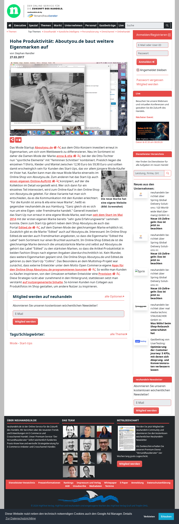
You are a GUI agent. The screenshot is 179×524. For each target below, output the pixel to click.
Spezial (33, 25)
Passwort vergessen (150, 80)
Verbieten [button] (149, 516)
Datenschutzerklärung (158, 482)
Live (121, 25)
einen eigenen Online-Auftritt (30, 181)
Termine (109, 486)
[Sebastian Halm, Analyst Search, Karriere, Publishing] (104, 444)
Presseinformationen (49, 482)
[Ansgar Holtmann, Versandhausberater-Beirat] (70, 457)
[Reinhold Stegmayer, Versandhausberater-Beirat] (87, 471)
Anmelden (145, 61)
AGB (67, 486)
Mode (13, 343)
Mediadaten (95, 486)
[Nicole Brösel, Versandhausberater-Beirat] (104, 431)
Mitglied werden (25, 321)
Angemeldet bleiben (153, 70)
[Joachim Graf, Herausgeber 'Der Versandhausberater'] (70, 444)
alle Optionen (114, 296)
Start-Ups (26, 343)
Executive (20, 25)
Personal (90, 25)
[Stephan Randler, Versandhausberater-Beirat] (104, 457)
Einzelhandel (49, 31)
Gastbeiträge (107, 25)
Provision (105, 274)
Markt (58, 25)
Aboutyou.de (44, 147)
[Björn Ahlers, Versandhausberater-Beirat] (70, 431)
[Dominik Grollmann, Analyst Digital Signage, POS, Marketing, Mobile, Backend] (87, 444)
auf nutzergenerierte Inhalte (43, 282)
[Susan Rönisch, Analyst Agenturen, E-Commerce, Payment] (70, 471)
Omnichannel (107, 31)
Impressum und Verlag (89, 482)
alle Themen (118, 334)
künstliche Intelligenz (68, 31)
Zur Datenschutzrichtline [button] (21, 518)
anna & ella (64, 156)
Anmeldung (137, 482)
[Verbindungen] (59, 147)
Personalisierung (90, 31)
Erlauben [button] (166, 516)
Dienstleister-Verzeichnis (22, 482)
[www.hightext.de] (89, 496)
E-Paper (124, 482)
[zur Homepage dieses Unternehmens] (55, 147)
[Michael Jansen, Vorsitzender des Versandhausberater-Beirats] (87, 457)
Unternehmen (73, 25)
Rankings (68, 482)
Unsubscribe (79, 486)
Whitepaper (110, 482)
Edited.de (25, 227)
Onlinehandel (123, 31)
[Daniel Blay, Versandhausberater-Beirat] (87, 431)
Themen (46, 25)
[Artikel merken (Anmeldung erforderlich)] (18, 140)
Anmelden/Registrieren (151, 35)
